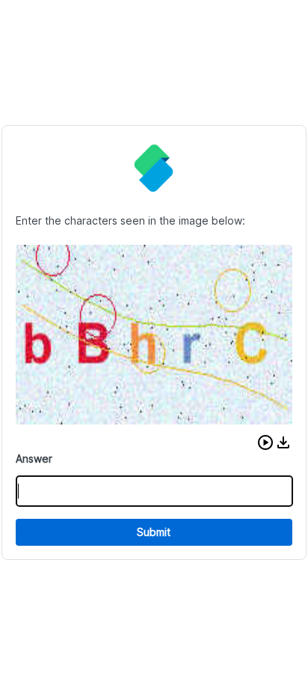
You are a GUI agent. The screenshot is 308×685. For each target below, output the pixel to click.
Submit (153, 532)
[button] (265, 442)
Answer (34, 458)
